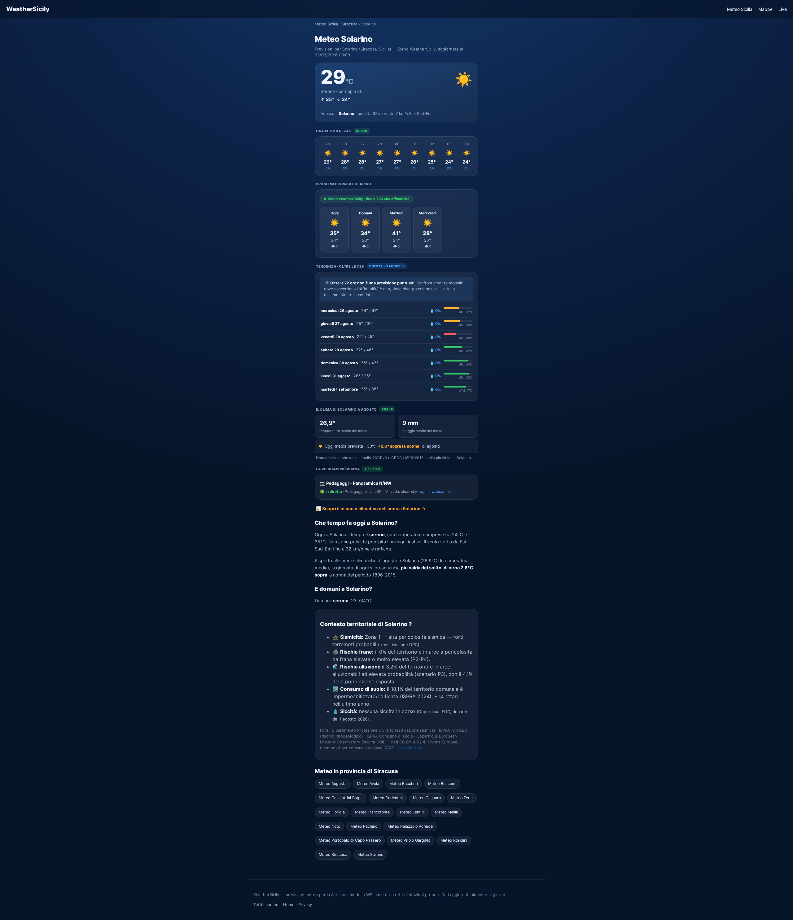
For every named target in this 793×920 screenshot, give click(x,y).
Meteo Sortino (370, 854)
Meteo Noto (329, 826)
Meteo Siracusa (333, 854)
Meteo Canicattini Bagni (340, 797)
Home (289, 904)
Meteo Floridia (332, 812)
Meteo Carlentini (388, 797)
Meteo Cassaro (427, 797)
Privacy (305, 904)
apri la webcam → (435, 491)
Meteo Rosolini (453, 840)
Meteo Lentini (412, 812)
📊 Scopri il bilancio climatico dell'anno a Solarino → (371, 508)
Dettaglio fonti (409, 748)
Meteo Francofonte (372, 812)
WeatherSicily (28, 9)
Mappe (765, 9)
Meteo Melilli (446, 812)
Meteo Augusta (333, 783)
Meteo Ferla (462, 797)
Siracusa (349, 24)
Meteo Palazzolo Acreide (410, 826)
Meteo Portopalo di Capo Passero (350, 840)
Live (782, 9)
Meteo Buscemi (442, 783)
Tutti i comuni (266, 904)
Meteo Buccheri (403, 783)
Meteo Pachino (363, 826)
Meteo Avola (368, 783)
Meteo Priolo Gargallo (410, 840)
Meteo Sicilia (739, 9)
